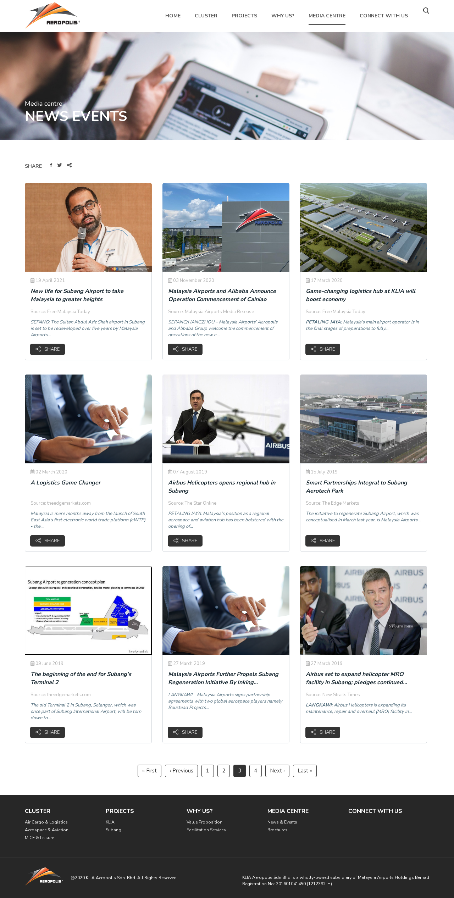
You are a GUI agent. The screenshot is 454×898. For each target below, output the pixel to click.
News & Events (282, 822)
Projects (244, 15)
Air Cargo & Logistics (46, 822)
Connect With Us (384, 15)
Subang (113, 830)
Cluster (206, 15)
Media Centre (327, 15)
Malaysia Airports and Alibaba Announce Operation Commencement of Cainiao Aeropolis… (222, 299)
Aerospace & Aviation (46, 830)
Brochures (277, 830)
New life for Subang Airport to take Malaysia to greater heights (77, 295)
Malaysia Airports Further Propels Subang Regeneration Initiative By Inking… (223, 678)
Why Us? (282, 15)
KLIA (110, 822)
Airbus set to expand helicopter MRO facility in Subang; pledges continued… (356, 678)
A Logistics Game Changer (65, 483)
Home (173, 15)
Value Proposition (204, 822)
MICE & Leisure (39, 838)
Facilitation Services (206, 830)
